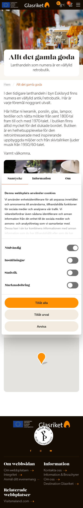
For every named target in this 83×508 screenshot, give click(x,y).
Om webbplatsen (16, 470)
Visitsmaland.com (16, 501)
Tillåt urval (41, 314)
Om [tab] (68, 178)
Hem (7, 84)
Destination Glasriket (59, 484)
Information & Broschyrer (61, 475)
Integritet (10, 475)
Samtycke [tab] (15, 178)
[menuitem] (61, 5)
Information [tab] (41, 178)
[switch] (72, 260)
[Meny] (78, 5)
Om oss (49, 479)
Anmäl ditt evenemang (20, 479)
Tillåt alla (41, 303)
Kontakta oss (53, 470)
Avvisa (41, 326)
